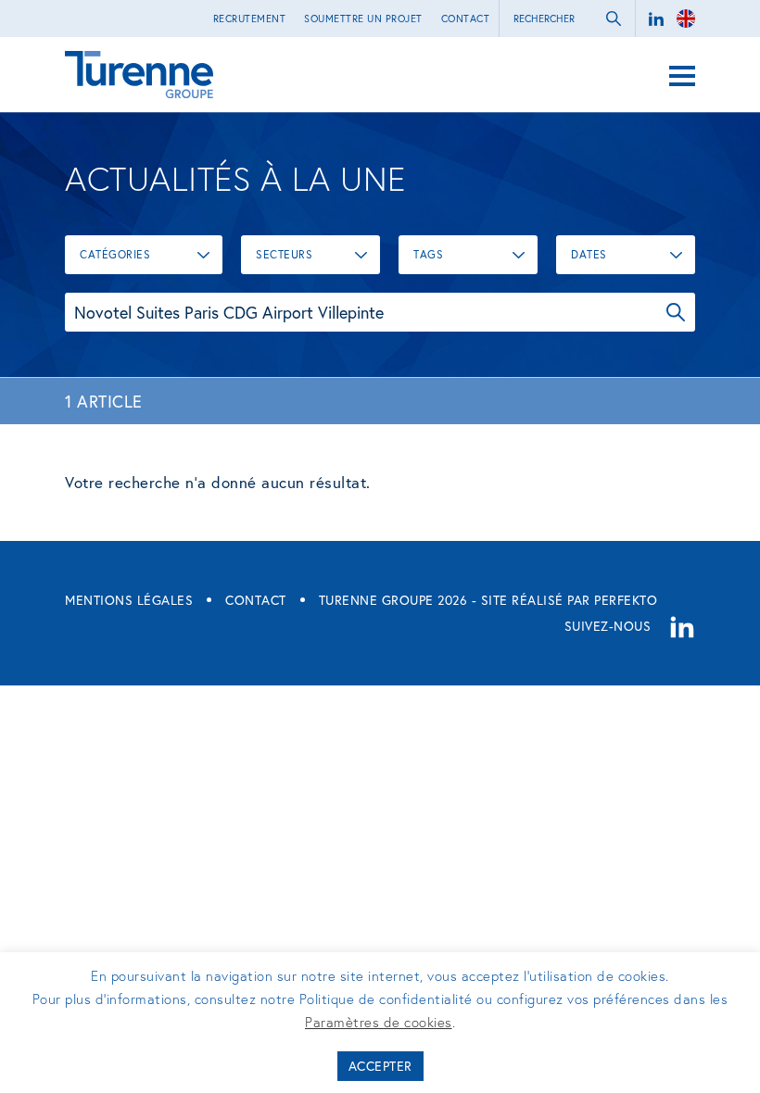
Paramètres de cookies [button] (378, 1021)
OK (675, 312)
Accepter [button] (380, 1065)
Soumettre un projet (363, 18)
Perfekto (625, 600)
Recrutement (249, 18)
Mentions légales (129, 600)
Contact (465, 18)
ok (614, 18)
